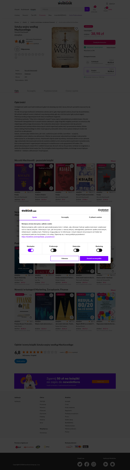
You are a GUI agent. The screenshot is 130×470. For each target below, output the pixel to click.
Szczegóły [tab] (65, 217)
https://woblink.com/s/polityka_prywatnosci (38, 237)
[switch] (53, 250)
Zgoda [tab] (34, 217)
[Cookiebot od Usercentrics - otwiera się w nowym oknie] (99, 210)
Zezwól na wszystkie (94, 258)
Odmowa (64, 258)
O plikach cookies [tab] (95, 217)
